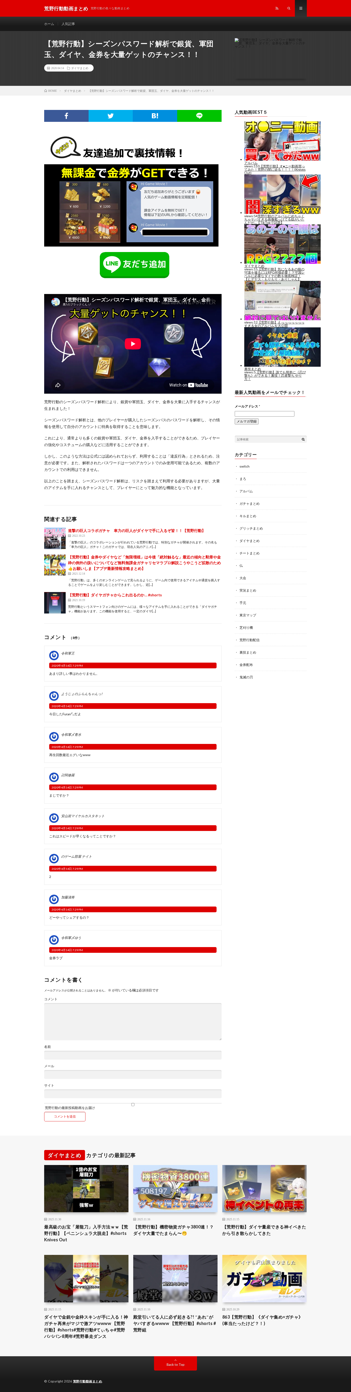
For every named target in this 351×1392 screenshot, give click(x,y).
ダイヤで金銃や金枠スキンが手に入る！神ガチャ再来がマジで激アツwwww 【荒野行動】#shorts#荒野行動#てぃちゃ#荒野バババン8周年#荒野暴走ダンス (86, 1326)
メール (49, 1066)
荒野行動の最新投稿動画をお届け (69, 1107)
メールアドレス (247, 406)
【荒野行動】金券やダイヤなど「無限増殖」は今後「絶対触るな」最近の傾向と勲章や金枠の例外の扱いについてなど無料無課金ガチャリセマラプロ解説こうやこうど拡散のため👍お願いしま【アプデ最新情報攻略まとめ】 (144, 563)
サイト (49, 1085)
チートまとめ (249, 553)
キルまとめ (247, 516)
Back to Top (176, 1364)
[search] (303, 439)
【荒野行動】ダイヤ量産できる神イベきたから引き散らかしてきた (264, 1230)
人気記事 (68, 24)
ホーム (49, 24)
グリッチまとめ (251, 528)
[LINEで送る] (199, 116)
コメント (51, 999)
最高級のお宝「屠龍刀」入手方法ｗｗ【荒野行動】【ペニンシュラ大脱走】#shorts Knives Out (86, 1233)
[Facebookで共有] (66, 116)
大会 (242, 578)
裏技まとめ (247, 652)
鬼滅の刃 (246, 677)
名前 (47, 1046)
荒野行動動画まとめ (87, 1381)
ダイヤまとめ (79, 68)
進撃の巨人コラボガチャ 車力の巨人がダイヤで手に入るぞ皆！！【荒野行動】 (137, 530)
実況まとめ (247, 590)
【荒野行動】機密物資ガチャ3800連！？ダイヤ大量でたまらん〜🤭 (173, 1230)
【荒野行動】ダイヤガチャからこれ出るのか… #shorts (115, 595)
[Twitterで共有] (111, 116)
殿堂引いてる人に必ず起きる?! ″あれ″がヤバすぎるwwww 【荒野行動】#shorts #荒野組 (174, 1323)
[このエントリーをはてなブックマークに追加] (155, 116)
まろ (242, 479)
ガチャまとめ (249, 503)
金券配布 (246, 665)
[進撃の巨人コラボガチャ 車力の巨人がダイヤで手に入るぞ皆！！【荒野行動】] (55, 538)
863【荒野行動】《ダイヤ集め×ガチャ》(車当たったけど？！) (262, 1320)
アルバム (246, 491)
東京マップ (247, 615)
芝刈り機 (246, 627)
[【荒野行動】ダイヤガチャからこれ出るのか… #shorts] (55, 603)
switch (244, 466)
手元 (242, 603)
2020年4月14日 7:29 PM (67, 665)
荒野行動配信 (249, 640)
